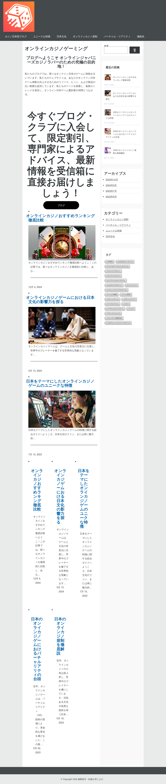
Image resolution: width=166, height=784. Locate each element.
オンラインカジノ (113, 276)
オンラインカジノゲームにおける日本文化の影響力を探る (61, 299)
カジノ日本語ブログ (16, 36)
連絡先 (140, 36)
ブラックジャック (113, 313)
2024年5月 (111, 185)
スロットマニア (129, 299)
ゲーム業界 (126, 294)
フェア (131, 309)
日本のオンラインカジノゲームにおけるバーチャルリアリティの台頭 (38, 649)
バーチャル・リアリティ (117, 36)
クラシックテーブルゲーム (117, 290)
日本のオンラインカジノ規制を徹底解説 (61, 636)
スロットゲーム (113, 299)
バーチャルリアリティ (115, 309)
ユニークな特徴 (41, 36)
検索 (106, 45)
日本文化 (61, 36)
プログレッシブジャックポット (118, 323)
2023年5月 (111, 196)
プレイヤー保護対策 (114, 318)
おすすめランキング (125, 261)
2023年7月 (111, 190)
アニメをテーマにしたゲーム (117, 266)
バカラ (126, 304)
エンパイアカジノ (113, 271)
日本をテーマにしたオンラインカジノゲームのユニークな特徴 (61, 383)
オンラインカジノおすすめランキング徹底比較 (61, 217)
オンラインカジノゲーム (116, 280)
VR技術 (110, 261)
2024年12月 (112, 179)
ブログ (61, 205)
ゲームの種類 (112, 294)
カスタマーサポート (114, 285)
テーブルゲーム (113, 304)
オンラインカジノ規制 (85, 36)
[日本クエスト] (18, 16)
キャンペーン (132, 285)
